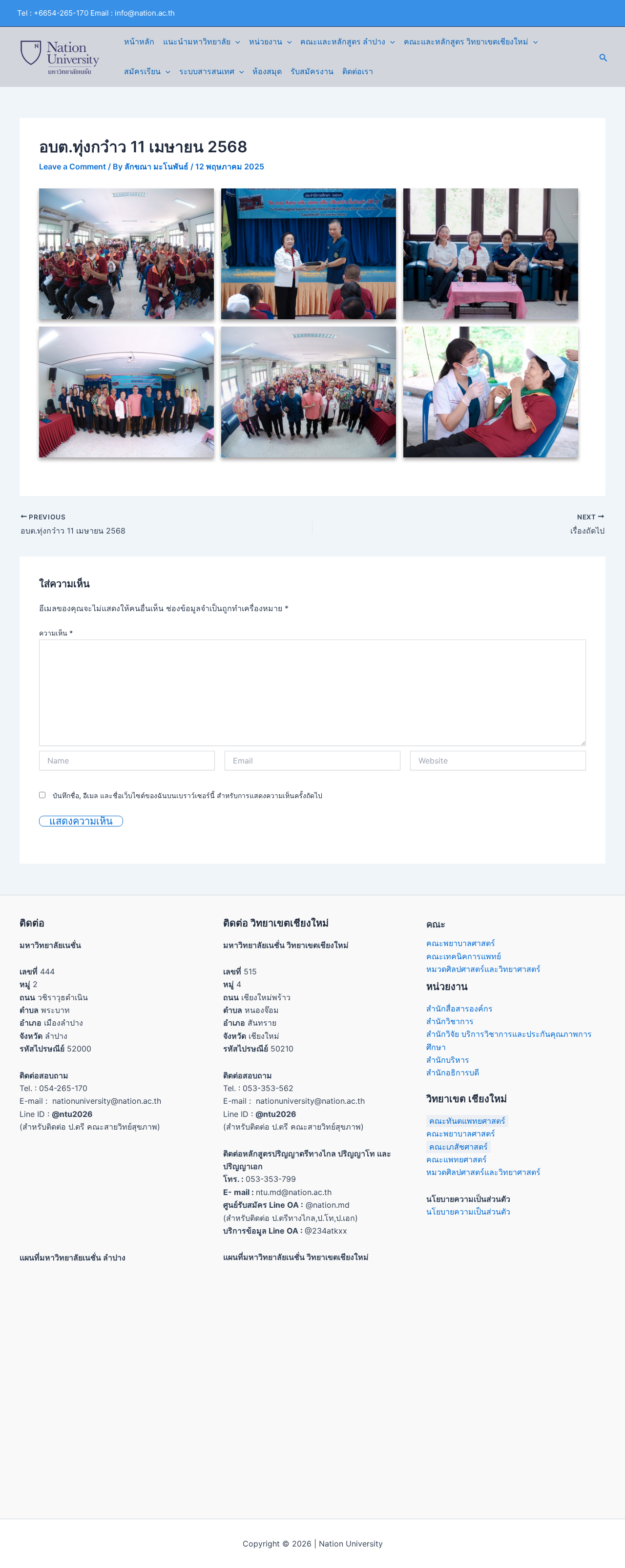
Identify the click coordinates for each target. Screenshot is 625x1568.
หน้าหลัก (139, 42)
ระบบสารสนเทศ (206, 71)
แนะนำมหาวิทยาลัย (196, 42)
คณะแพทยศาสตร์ (456, 1159)
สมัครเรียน (142, 71)
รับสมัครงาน (312, 71)
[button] (235, 41)
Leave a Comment (72, 166)
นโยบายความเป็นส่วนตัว (468, 1212)
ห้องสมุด (267, 71)
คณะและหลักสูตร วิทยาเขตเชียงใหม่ (466, 42)
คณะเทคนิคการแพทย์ (463, 956)
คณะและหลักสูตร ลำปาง (342, 42)
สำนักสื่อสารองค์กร (459, 1008)
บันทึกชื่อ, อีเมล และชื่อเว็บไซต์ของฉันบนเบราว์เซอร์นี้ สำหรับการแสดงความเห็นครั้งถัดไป (187, 795)
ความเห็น (56, 633)
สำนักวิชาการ (450, 1021)
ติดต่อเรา (357, 71)
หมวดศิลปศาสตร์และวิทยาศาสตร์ (483, 969)
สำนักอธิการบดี (452, 1072)
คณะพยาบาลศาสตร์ (460, 943)
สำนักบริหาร (447, 1060)
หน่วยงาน (265, 42)
